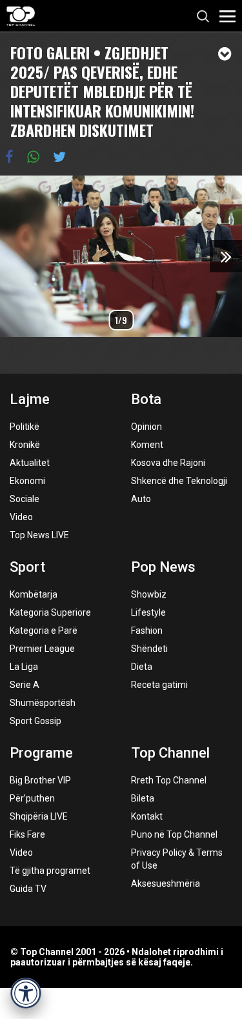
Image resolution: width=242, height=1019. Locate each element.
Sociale (24, 499)
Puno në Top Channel (174, 834)
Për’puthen (32, 798)
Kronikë (25, 444)
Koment (147, 444)
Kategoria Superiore (50, 612)
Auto (141, 499)
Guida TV (28, 888)
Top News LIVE (39, 535)
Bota (146, 399)
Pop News (163, 567)
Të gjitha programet (50, 870)
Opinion (146, 426)
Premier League (42, 648)
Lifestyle (148, 612)
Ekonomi (27, 481)
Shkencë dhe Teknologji (179, 481)
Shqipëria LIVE (39, 816)
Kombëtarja (33, 594)
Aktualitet (30, 463)
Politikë (24, 426)
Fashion (147, 630)
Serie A (24, 685)
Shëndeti (149, 648)
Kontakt (147, 816)
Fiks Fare (27, 834)
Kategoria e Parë (43, 630)
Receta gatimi (159, 685)
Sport (27, 567)
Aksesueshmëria (165, 883)
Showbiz (148, 594)
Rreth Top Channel (169, 780)
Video (21, 517)
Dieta (141, 666)
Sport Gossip (35, 721)
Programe (41, 753)
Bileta (142, 798)
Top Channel (170, 753)
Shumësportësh (43, 703)
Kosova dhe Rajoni (168, 463)
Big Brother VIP (40, 780)
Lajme (30, 399)
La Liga (24, 666)
